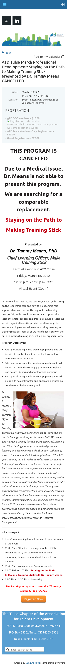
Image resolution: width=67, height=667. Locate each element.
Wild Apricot (33, 662)
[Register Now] (33, 602)
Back (8, 52)
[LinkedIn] (17, 20)
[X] (6, 20)
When (15, 92)
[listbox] (49, 56)
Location (13, 99)
